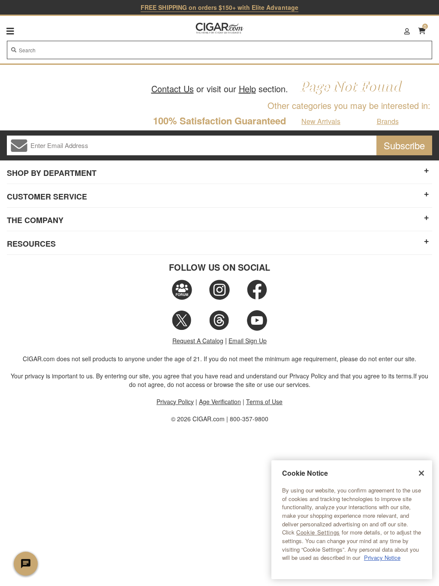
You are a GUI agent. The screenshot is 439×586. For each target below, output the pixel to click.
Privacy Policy (175, 401)
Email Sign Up (248, 340)
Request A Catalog (197, 340)
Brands (388, 121)
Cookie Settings (318, 532)
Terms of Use (264, 401)
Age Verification (220, 401)
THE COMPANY (35, 220)
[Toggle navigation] (10, 30)
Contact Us (172, 88)
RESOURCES (31, 243)
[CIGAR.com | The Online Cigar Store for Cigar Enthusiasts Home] (219, 29)
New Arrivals (320, 121)
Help (247, 88)
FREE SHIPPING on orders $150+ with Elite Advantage (219, 7)
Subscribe (404, 145)
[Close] (421, 473)
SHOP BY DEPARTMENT (51, 172)
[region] (351, 519)
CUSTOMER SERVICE (47, 196)
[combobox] (219, 50)
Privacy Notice (382, 557)
